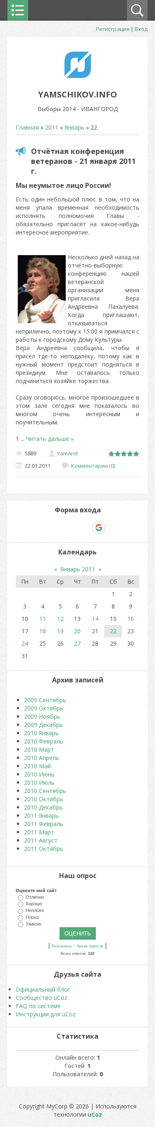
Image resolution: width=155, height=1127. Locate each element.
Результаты (62, 946)
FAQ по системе (38, 1006)
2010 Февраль (43, 741)
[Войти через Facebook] (70, 527)
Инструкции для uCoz (46, 1014)
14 (95, 619)
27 (77, 643)
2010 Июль (39, 782)
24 (24, 643)
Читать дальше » (50, 439)
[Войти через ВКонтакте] (56, 527)
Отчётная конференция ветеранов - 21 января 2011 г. (83, 161)
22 (113, 631)
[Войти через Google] (98, 527)
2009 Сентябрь (45, 700)
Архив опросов (90, 946)
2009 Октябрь (43, 708)
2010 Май (37, 766)
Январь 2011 (77, 569)
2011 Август (40, 840)
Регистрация (112, 29)
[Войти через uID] (42, 527)
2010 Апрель (41, 758)
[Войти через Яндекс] (84, 527)
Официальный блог (43, 989)
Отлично (35, 897)
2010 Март (39, 749)
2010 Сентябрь (45, 791)
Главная (27, 127)
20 (77, 631)
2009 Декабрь (43, 725)
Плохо (32, 916)
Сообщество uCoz (41, 998)
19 (60, 631)
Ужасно (33, 923)
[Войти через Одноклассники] (113, 527)
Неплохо (35, 910)
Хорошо (34, 903)
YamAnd (67, 453)
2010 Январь (41, 733)
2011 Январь (41, 815)
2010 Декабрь (43, 807)
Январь (74, 127)
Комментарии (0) (93, 465)
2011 (51, 127)
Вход (141, 29)
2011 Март (39, 832)
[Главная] (77, 76)
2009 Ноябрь (42, 716)
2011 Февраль (43, 824)
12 (60, 619)
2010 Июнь (39, 774)
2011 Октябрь (43, 848)
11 (42, 619)
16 (130, 619)
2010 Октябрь (43, 799)
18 (42, 631)
